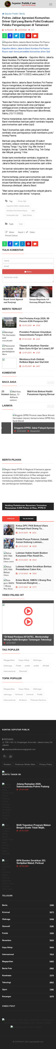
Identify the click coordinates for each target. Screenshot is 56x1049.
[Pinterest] (28, 35)
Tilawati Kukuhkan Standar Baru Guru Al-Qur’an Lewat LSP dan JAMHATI (36, 348)
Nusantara (28, 940)
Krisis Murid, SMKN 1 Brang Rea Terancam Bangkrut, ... (33, 581)
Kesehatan (28, 975)
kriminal (29, 694)
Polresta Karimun (38, 700)
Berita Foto (28, 968)
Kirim (29, 271)
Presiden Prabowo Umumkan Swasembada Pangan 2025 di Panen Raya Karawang (35, 335)
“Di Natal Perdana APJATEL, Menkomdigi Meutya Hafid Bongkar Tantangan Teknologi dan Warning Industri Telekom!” (27, 640)
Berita (22, 13)
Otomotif (23, 671)
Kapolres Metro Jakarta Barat (18, 206)
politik (27, 666)
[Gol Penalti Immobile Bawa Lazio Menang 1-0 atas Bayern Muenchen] (26, 1026)
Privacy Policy (45, 764)
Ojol (33, 211)
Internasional (9, 671)
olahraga (8, 694)
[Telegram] (22, 35)
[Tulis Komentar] (35, 35)
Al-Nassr (23, 700)
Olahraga (37, 660)
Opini (28, 989)
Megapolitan (9, 660)
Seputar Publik (11, 13)
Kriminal (19, 694)
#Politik (46, 666)
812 (32, 30)
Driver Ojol (22, 201)
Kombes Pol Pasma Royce (17, 211)
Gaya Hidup (24, 660)
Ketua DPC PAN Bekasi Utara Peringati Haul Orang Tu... (32, 527)
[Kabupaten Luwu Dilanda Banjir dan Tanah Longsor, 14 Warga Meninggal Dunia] (27, 1021)
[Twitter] (16, 35)
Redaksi (7, 764)
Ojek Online (27, 215)
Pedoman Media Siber (25, 764)
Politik (18, 666)
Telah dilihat (28, 518)
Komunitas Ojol (13, 215)
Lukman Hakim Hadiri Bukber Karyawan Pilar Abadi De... (32, 554)
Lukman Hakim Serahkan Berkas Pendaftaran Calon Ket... (34, 568)
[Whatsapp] (4, 35)
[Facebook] (10, 35)
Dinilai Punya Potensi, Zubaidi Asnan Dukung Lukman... (32, 540)
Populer (10, 518)
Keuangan (28, 996)
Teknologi (28, 982)
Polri (21, 224)
